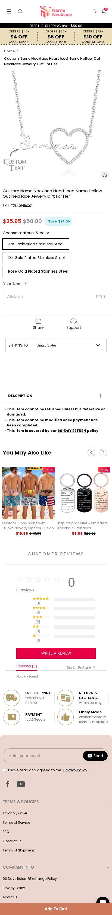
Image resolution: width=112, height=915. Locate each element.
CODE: (19, 42)
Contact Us (12, 822)
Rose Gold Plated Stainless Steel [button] (38, 271)
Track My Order (15, 794)
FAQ (6, 812)
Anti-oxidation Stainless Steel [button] (35, 244)
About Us (10, 878)
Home (9, 51)
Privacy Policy (14, 868)
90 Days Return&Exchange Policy (30, 859)
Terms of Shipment (18, 831)
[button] (9, 11)
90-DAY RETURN (72, 430)
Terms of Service (16, 803)
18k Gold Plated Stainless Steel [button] (36, 257)
